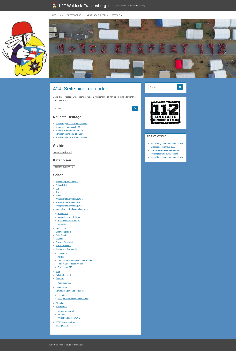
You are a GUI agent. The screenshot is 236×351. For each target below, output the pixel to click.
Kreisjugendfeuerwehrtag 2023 (69, 206)
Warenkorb (60, 303)
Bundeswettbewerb (66, 311)
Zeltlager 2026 (62, 326)
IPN (57, 192)
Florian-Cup (63, 314)
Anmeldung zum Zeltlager (67, 182)
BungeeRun (63, 214)
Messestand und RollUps (69, 217)
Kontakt (61, 257)
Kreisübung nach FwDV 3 (69, 318)
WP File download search (67, 322)
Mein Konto (61, 228)
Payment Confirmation (65, 242)
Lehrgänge (62, 295)
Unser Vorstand (62, 287)
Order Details (61, 235)
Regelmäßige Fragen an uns (70, 264)
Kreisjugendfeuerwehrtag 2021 (69, 199)
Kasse (58, 195)
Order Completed (63, 232)
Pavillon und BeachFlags (69, 220)
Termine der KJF (65, 267)
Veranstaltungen (96, 15)
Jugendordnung (64, 283)
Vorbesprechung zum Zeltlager (69, 134)
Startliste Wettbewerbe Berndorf (69, 130)
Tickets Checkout (63, 275)
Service (116, 15)
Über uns (56, 15)
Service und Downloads (66, 249)
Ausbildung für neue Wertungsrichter (72, 124)
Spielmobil (62, 224)
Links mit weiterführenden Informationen (75, 260)
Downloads (63, 253)
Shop (58, 272)
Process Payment (63, 246)
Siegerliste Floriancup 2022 (68, 127)
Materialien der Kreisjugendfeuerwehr (72, 209)
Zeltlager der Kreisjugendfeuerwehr (73, 299)
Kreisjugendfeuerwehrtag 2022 (69, 202)
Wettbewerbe (74, 15)
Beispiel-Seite (62, 185)
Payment (59, 239)
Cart (57, 189)
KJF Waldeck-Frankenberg (82, 5)
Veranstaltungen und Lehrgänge (70, 291)
